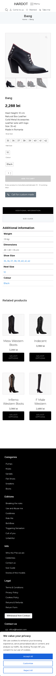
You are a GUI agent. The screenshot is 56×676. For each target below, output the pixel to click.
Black (7, 283)
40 (22, 261)
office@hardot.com (18, 629)
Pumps (9, 464)
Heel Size (9, 146)
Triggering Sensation (15, 528)
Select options (13, 357)
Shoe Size (9, 134)
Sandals (9, 474)
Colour (8, 157)
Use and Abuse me (14, 508)
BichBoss (10, 523)
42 (29, 261)
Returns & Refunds (14, 602)
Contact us (10, 563)
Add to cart (28, 179)
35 (5, 261)
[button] (16, 10)
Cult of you (10, 533)
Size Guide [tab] (28, 219)
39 (18, 261)
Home (24, 19)
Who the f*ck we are (15, 553)
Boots (8, 489)
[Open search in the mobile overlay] (6, 10)
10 (5, 272)
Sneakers (10, 484)
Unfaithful (10, 538)
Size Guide (10, 568)
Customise (28, 663)
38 (15, 261)
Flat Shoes (10, 479)
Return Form (11, 607)
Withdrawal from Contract (18, 616)
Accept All (28, 656)
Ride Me (9, 518)
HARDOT (21, 4)
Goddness (10, 513)
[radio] (8, 141)
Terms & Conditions (14, 587)
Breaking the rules (14, 503)
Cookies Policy (12, 597)
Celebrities (10, 558)
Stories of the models (15, 573)
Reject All (28, 670)
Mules (8, 469)
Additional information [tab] (28, 210)
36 (8, 261)
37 (11, 261)
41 (26, 261)
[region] (28, 654)
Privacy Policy (12, 592)
